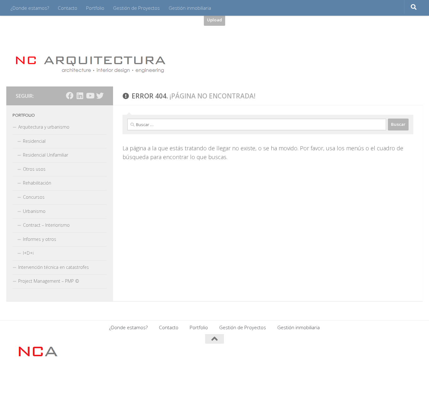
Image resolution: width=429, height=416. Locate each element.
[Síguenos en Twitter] (100, 95)
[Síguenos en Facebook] (69, 95)
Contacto (67, 8)
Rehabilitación (37, 183)
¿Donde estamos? (30, 8)
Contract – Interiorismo (46, 225)
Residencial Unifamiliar (45, 155)
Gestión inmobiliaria (190, 8)
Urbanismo (34, 211)
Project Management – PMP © (48, 281)
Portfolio (95, 8)
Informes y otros (39, 239)
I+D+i (28, 253)
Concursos (34, 197)
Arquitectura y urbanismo (43, 127)
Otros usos (34, 169)
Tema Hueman (92, 377)
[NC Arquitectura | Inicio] (91, 64)
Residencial (34, 141)
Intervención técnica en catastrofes (53, 267)
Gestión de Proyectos (136, 8)
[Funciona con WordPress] (43, 378)
